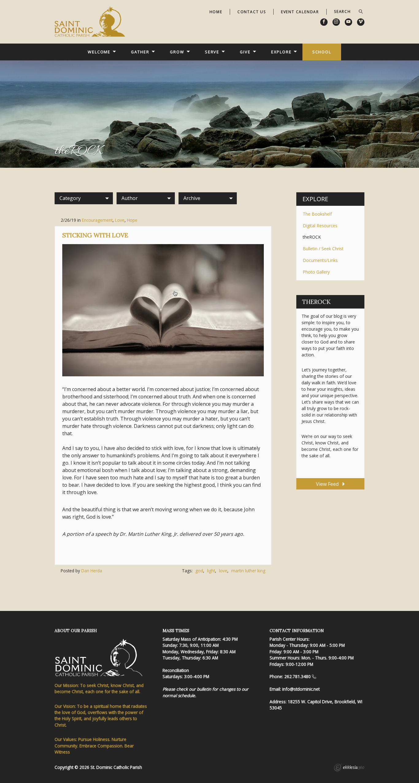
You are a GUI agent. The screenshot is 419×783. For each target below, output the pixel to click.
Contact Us (251, 11)
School (321, 52)
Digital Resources (320, 225)
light (211, 571)
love (223, 571)
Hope (132, 220)
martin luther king (248, 571)
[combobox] (84, 198)
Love (120, 220)
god (199, 571)
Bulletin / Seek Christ (323, 248)
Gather (140, 52)
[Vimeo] (360, 22)
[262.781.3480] (314, 676)
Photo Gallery (316, 272)
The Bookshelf (317, 214)
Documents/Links (320, 260)
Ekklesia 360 (349, 768)
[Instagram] (336, 22)
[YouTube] (348, 22)
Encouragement (97, 220)
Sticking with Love (95, 235)
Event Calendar (300, 11)
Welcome (99, 52)
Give (245, 52)
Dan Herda (91, 571)
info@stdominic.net (301, 689)
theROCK (312, 237)
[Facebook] (324, 22)
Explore (281, 52)
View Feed (328, 484)
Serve (212, 52)
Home (216, 11)
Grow (177, 52)
